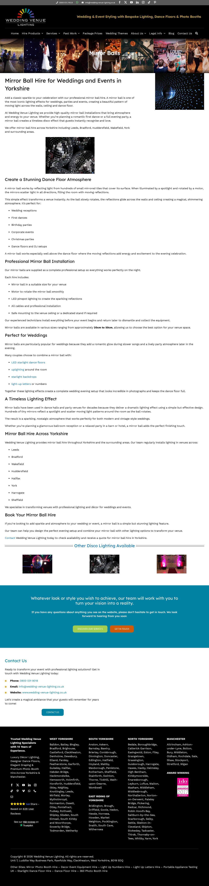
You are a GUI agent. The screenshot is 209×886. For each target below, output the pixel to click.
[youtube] (131, 2)
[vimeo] (23, 791)
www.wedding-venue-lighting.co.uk (44, 692)
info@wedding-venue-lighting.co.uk (41, 686)
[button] (174, 799)
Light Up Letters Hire (146, 867)
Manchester (17, 776)
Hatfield (107, 760)
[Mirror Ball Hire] (70, 138)
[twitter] (125, 2)
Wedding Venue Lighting (49, 856)
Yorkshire (31, 772)
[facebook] (119, 2)
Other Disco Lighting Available (104, 545)
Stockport (181, 760)
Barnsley (94, 748)
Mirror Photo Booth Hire (41, 867)
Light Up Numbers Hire (115, 867)
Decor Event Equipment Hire (79, 867)
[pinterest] (155, 2)
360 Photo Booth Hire (93, 870)
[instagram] (143, 2)
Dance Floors (30, 761)
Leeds (69, 791)
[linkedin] (137, 2)
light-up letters (21, 383)
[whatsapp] (77, 2)
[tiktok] (149, 2)
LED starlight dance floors (28, 362)
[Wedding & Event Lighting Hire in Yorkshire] (25, 8)
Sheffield (110, 771)
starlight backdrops (23, 376)
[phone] (35, 791)
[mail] (11, 796)
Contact (10, 537)
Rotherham (96, 771)
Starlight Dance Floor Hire (34, 870)
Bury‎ (169, 752)
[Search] (196, 33)
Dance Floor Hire (65, 870)
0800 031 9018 (29, 680)
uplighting (17, 369)
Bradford (55, 748)
